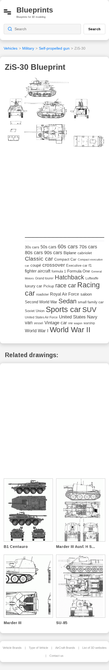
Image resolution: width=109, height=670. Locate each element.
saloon (86, 294)
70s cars (88, 246)
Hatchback (69, 277)
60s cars (68, 246)
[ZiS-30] (54, 114)
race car (65, 285)
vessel (38, 323)
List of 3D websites (94, 647)
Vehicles (10, 48)
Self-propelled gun (54, 48)
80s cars (34, 252)
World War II (70, 330)
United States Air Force (41, 317)
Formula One (78, 271)
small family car (91, 302)
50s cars (48, 247)
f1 (90, 265)
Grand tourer (44, 278)
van (29, 322)
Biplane (69, 252)
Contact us (56, 655)
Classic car (39, 259)
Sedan (67, 301)
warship (89, 323)
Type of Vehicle (38, 647)
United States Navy (78, 316)
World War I (36, 330)
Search (94, 29)
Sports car (63, 309)
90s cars (53, 252)
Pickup (48, 286)
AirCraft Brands (65, 647)
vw (70, 323)
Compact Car (65, 259)
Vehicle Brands (12, 647)
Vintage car (55, 322)
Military (28, 48)
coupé (35, 265)
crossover (53, 265)
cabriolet (85, 253)
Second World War (41, 302)
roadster (42, 294)
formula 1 (59, 271)
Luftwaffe (91, 278)
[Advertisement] (64, 190)
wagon (78, 323)
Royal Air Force (64, 294)
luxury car (33, 286)
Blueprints (34, 10)
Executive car (76, 265)
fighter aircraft (37, 271)
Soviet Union (34, 311)
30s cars (32, 247)
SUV (89, 310)
